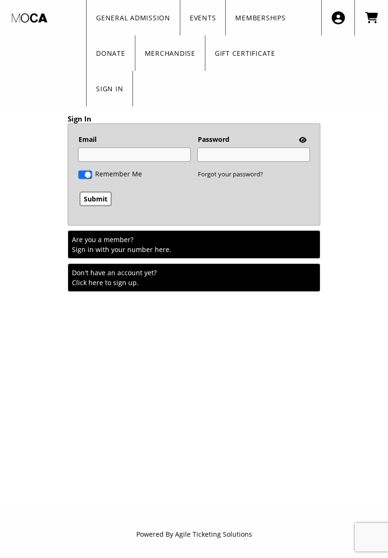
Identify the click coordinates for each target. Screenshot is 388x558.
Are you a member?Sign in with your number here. (121, 244)
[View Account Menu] (338, 17)
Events (203, 17)
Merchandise (170, 53)
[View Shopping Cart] (371, 17)
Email (88, 139)
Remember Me (118, 173)
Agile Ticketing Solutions (213, 534)
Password (213, 139)
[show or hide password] (301, 139)
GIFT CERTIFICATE (245, 53)
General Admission (133, 17)
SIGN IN (109, 88)
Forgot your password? (230, 174)
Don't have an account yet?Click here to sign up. (114, 277)
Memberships (260, 17)
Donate (110, 53)
